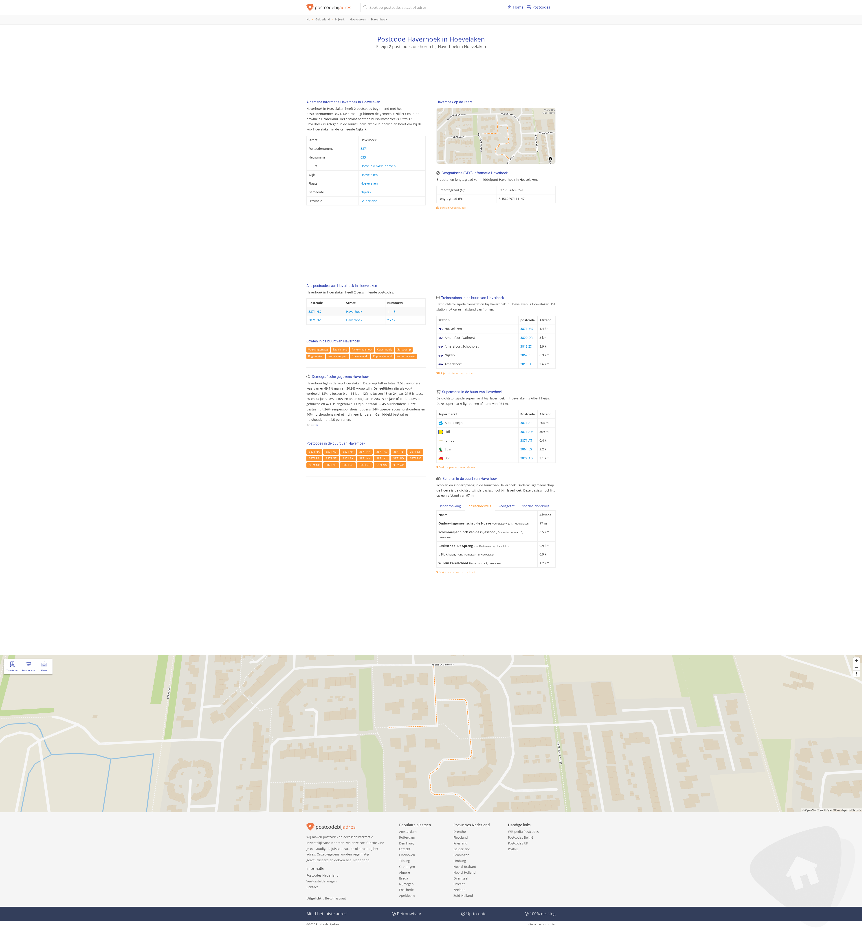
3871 (364, 148)
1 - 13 (391, 311)
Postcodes (541, 7)
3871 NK (314, 465)
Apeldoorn (407, 895)
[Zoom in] (856, 660)
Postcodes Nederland (322, 875)
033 (363, 157)
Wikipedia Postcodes (523, 831)
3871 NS (415, 452)
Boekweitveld (360, 356)
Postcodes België (520, 837)
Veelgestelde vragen (321, 881)
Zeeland (459, 890)
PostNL (513, 849)
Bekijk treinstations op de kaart (456, 373)
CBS (315, 425)
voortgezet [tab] (507, 506)
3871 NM (381, 465)
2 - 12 (391, 320)
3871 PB (314, 458)
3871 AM (526, 432)
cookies (550, 924)
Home (518, 7)
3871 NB (331, 465)
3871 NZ (314, 320)
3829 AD (526, 458)
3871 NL (381, 458)
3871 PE (399, 452)
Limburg (459, 861)
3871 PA (348, 458)
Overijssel (460, 878)
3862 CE (526, 355)
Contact (312, 887)
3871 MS (526, 328)
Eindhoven (407, 855)
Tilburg (404, 861)
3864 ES (526, 449)
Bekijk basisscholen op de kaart (456, 572)
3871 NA (314, 452)
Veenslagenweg (318, 349)
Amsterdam (408, 831)
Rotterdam (407, 837)
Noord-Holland (464, 872)
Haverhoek (354, 311)
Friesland (460, 843)
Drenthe (459, 831)
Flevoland (460, 837)
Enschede (406, 890)
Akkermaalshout (362, 349)
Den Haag (406, 843)
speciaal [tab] (535, 506)
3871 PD (398, 458)
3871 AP (398, 465)
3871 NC (331, 452)
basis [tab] (479, 506)
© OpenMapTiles (813, 810)
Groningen (407, 866)
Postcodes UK (518, 843)
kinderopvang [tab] (450, 506)
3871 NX (314, 311)
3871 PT (365, 465)
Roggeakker (315, 356)
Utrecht (404, 849)
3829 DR (526, 337)
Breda (403, 878)
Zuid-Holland (463, 895)
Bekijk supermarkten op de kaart (457, 467)
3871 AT (526, 440)
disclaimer (535, 924)
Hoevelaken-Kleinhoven (378, 166)
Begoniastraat (335, 898)
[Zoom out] (856, 667)
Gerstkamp (404, 349)
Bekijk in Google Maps (452, 207)
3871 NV (415, 458)
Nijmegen (406, 884)
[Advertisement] (431, 70)
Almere (404, 872)
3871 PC (381, 452)
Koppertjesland (382, 356)
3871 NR (348, 452)
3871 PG (348, 465)
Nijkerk (366, 192)
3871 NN (364, 452)
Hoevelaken (369, 175)
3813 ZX (526, 346)
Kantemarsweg (406, 356)
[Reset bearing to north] (856, 673)
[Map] (496, 136)
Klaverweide (384, 349)
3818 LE (526, 364)
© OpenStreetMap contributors (842, 810)
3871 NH (364, 458)
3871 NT (331, 458)
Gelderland (369, 201)
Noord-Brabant (464, 866)
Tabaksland (340, 349)
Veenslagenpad (337, 356)
